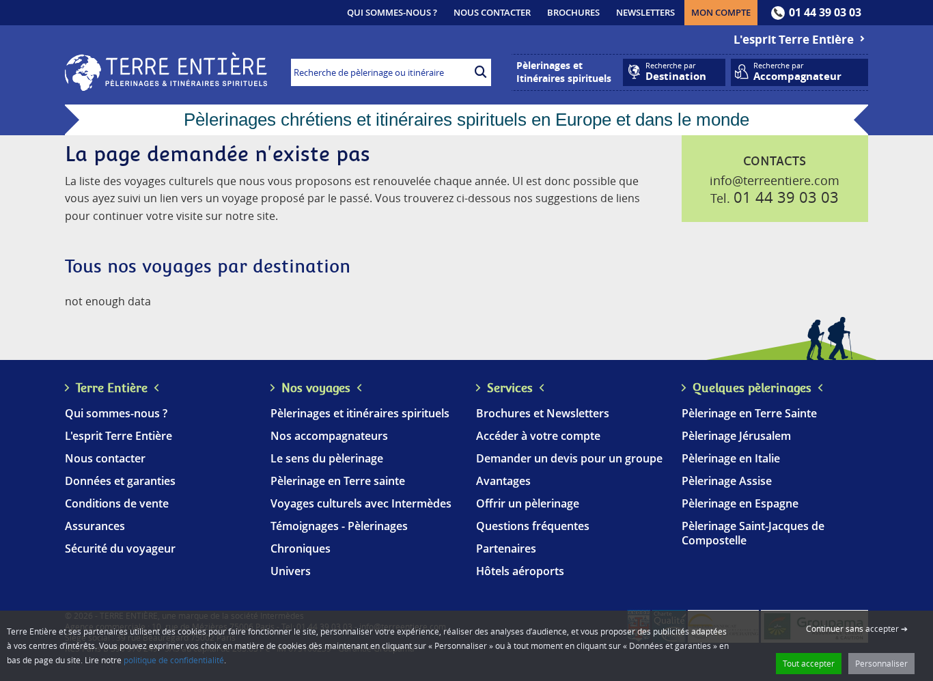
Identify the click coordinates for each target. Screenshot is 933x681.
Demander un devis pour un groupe (569, 458)
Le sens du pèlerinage (326, 458)
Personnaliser (881, 663)
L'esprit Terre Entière (795, 39)
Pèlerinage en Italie (731, 458)
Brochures (573, 12)
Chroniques (300, 548)
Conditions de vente (117, 503)
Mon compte (724, 11)
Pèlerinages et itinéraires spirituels (359, 413)
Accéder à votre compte (538, 435)
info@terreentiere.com (774, 180)
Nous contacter (492, 12)
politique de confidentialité (174, 659)
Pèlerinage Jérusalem (736, 435)
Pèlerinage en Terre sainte (337, 480)
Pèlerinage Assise (727, 480)
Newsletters (645, 12)
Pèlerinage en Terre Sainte (749, 413)
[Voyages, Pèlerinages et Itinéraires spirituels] (166, 86)
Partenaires (506, 548)
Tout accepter (809, 663)
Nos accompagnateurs (329, 435)
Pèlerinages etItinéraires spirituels (563, 72)
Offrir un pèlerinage (527, 503)
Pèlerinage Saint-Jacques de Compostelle (753, 533)
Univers (290, 571)
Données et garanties (120, 480)
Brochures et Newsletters (542, 413)
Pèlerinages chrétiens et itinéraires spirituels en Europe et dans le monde (466, 119)
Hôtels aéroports (520, 571)
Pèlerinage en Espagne (740, 503)
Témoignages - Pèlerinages (339, 525)
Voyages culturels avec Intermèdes (360, 503)
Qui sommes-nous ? (392, 12)
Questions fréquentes (532, 525)
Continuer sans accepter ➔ (857, 628)
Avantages (503, 480)
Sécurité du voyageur (120, 548)
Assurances (95, 525)
